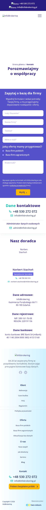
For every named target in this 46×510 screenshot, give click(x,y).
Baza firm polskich (15, 150)
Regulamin (23, 406)
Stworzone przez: (37, 501)
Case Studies (23, 395)
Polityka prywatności (23, 411)
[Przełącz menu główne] (39, 15)
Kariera (23, 457)
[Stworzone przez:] (33, 505)
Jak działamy (23, 452)
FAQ (23, 401)
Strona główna (18, 64)
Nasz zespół (23, 447)
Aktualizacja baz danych (23, 436)
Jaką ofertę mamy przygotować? (22, 146)
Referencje (23, 390)
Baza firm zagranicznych (17, 154)
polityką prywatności (18, 185)
